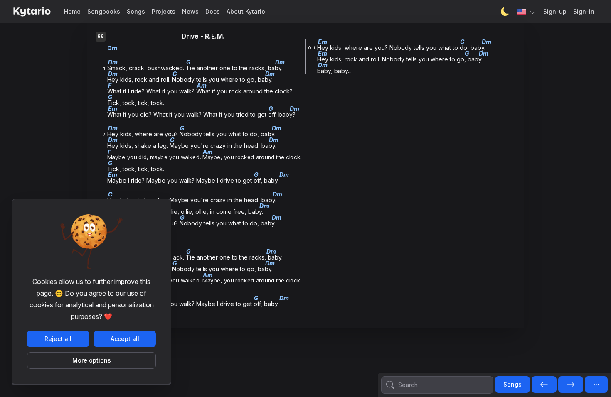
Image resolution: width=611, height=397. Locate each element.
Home (72, 11)
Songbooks (103, 11)
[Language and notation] (527, 11)
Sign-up (555, 11)
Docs (212, 11)
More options (91, 360)
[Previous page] (544, 385)
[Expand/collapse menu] (596, 384)
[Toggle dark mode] (505, 11)
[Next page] (570, 385)
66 (100, 36)
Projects (163, 11)
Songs (136, 11)
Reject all (57, 338)
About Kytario (246, 11)
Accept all (125, 338)
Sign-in (583, 11)
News (190, 11)
